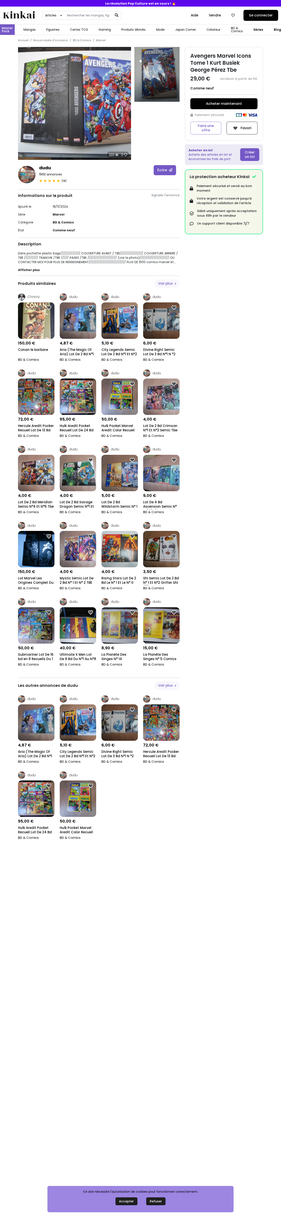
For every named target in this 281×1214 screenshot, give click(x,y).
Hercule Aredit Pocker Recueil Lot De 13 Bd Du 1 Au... (36, 428)
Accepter (126, 1201)
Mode (160, 29)
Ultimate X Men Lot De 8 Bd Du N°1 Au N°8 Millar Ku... (78, 657)
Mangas (29, 29)
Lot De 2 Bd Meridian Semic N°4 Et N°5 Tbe (36, 504)
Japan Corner (185, 29)
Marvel (101, 40)
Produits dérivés (133, 29)
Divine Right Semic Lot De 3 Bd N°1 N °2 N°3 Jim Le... (159, 352)
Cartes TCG (79, 29)
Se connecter (261, 15)
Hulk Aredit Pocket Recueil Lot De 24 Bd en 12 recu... (77, 428)
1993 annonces (50, 174)
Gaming (105, 29)
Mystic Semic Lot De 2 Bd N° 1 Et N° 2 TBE (77, 580)
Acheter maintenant (224, 103)
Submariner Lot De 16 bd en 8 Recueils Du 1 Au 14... (36, 657)
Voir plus (166, 283)
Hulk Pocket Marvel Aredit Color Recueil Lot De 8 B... (118, 428)
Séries (258, 29)
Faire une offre (206, 128)
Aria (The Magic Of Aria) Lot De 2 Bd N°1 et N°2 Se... (77, 352)
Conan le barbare (33, 350)
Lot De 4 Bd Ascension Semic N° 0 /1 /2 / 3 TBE (160, 504)
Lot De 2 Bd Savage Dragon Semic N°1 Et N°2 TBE (77, 504)
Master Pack (7, 29)
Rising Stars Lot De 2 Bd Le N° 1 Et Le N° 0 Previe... (118, 581)
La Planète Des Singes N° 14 (113, 656)
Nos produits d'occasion (50, 40)
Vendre (215, 15)
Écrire (162, 170)
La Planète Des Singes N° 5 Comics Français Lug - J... (160, 657)
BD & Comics (237, 29)
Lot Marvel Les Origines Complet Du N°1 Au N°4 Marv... (36, 581)
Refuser (156, 1201)
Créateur (213, 29)
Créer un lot (250, 154)
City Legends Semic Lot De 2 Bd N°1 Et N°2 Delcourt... (119, 352)
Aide (194, 15)
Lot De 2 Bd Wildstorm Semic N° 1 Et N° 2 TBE (119, 504)
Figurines (52, 29)
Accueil (23, 40)
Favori (245, 127)
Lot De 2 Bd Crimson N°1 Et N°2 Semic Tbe (160, 428)
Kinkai (19, 15)
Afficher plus (29, 270)
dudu (45, 168)
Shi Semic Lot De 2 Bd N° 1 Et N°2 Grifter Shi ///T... (161, 581)
